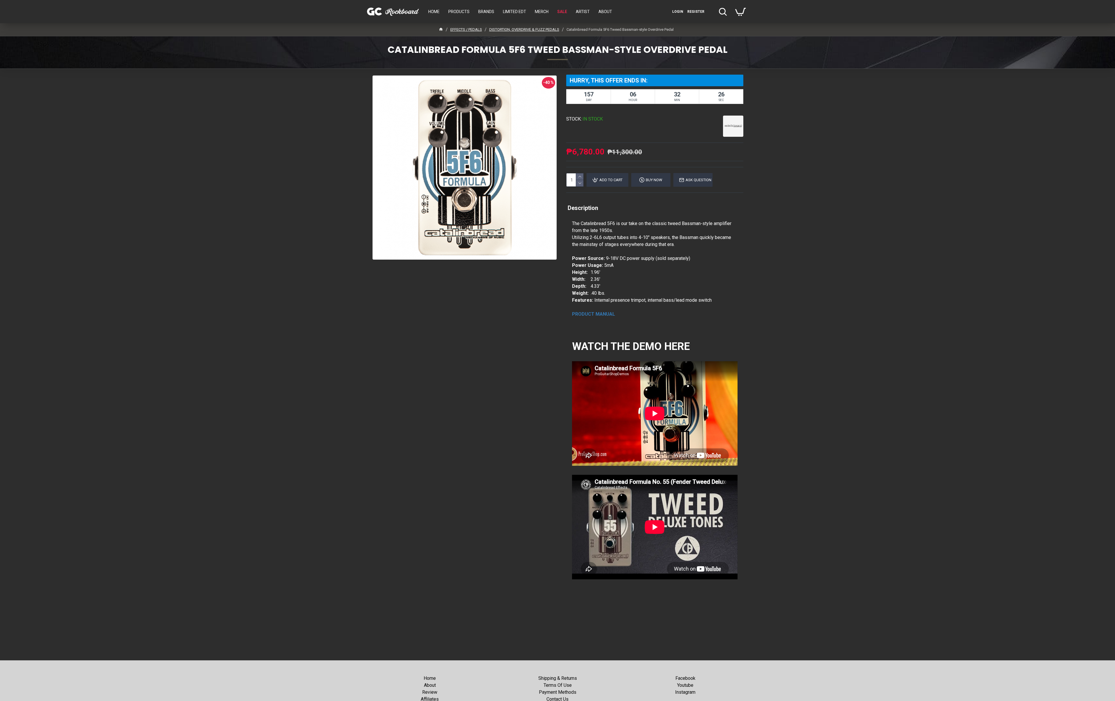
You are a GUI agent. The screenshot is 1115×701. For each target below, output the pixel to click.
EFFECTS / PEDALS (466, 29)
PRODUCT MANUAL (593, 314)
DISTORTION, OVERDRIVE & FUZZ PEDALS (524, 29)
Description (583, 207)
